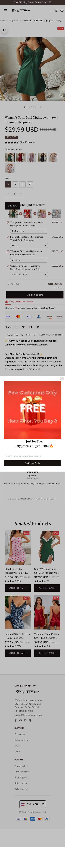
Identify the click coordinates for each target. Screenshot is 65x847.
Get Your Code (32, 463)
